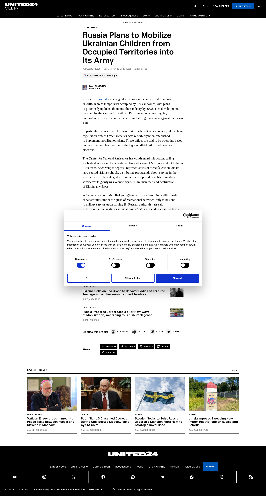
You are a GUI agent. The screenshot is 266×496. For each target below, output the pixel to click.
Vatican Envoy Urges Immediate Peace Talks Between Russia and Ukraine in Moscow (50, 421)
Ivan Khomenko (98, 85)
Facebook (111, 346)
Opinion (181, 15)
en (204, 6)
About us (9, 489)
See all (235, 370)
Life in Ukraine (163, 15)
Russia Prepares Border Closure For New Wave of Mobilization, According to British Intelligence (117, 313)
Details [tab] (133, 225)
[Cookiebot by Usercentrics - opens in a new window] (185, 215)
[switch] (115, 265)
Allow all (177, 278)
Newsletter (221, 6)
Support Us (243, 6)
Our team (24, 489)
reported (100, 99)
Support (211, 466)
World (146, 15)
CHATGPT (142, 331)
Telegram (130, 346)
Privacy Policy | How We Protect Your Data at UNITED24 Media (68, 489)
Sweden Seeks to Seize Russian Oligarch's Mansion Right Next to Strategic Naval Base (158, 421)
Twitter (148, 346)
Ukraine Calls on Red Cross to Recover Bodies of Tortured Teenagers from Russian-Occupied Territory (124, 292)
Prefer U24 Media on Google (102, 75)
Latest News (64, 15)
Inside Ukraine (198, 15)
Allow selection (133, 278)
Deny (88, 278)
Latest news (136, 22)
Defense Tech (107, 15)
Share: (87, 349)
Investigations (129, 15)
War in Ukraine (85, 15)
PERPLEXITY (123, 331)
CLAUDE (159, 331)
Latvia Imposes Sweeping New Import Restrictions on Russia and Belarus (213, 421)
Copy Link (111, 352)
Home (125, 22)
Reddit (165, 346)
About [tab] (179, 225)
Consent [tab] (86, 226)
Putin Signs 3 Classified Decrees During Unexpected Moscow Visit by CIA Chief (105, 421)
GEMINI (176, 331)
